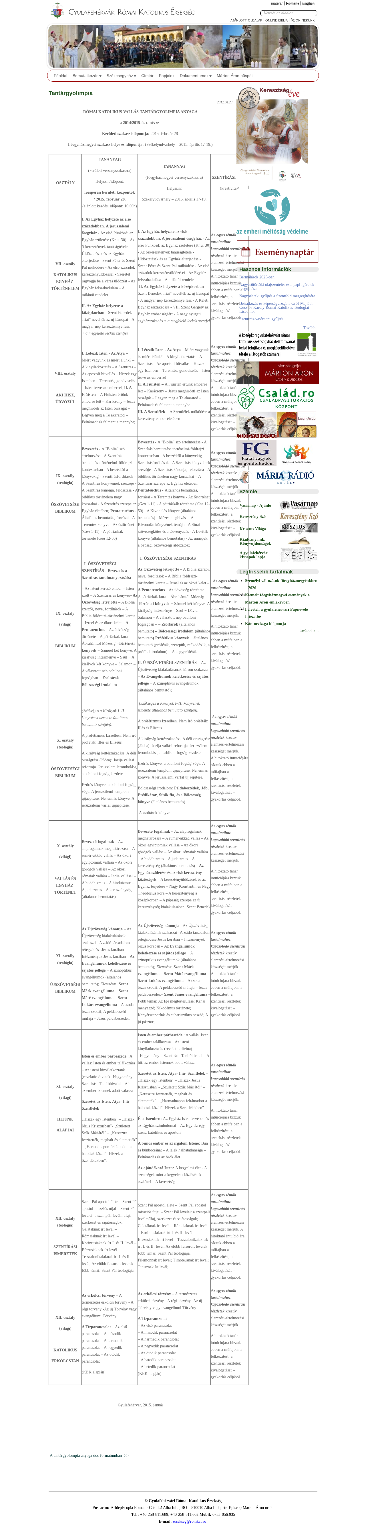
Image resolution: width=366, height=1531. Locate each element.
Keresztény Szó (253, 516)
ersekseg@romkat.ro (189, 1521)
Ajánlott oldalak (246, 19)
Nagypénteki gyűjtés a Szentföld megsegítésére (277, 296)
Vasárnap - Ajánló (255, 505)
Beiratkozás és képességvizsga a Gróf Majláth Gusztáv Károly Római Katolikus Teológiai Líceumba (276, 307)
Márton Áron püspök (235, 75)
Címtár (147, 75)
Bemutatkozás (85, 75)
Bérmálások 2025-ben (256, 277)
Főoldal (60, 75)
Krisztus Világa (253, 529)
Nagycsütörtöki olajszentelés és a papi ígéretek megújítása (276, 286)
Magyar (277, 3)
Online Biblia (276, 19)
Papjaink (166, 75)
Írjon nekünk (303, 19)
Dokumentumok (194, 75)
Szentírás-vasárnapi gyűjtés (261, 319)
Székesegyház (120, 75)
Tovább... (311, 328)
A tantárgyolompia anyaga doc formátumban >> (89, 1455)
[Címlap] (127, 10)
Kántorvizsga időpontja (265, 624)
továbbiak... (309, 630)
